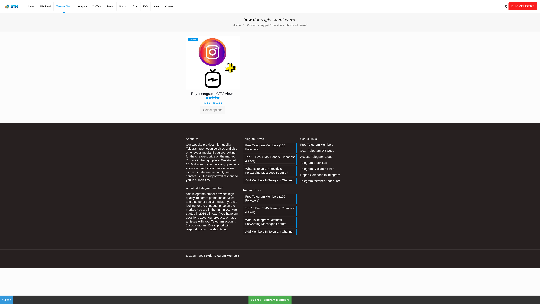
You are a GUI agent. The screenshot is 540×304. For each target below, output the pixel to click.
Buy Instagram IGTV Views (212, 94)
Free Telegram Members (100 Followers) (265, 147)
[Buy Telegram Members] (12, 6)
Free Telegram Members (316, 144)
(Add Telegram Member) (222, 255)
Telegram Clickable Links (317, 169)
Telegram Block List (313, 163)
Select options (212, 110)
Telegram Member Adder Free (320, 181)
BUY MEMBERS (522, 6)
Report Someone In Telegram (320, 175)
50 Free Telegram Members (270, 299)
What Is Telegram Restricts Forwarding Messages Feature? (266, 170)
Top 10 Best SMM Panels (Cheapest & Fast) (270, 159)
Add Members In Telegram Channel (269, 180)
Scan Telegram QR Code (317, 150)
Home (237, 25)
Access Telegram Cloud (316, 156)
